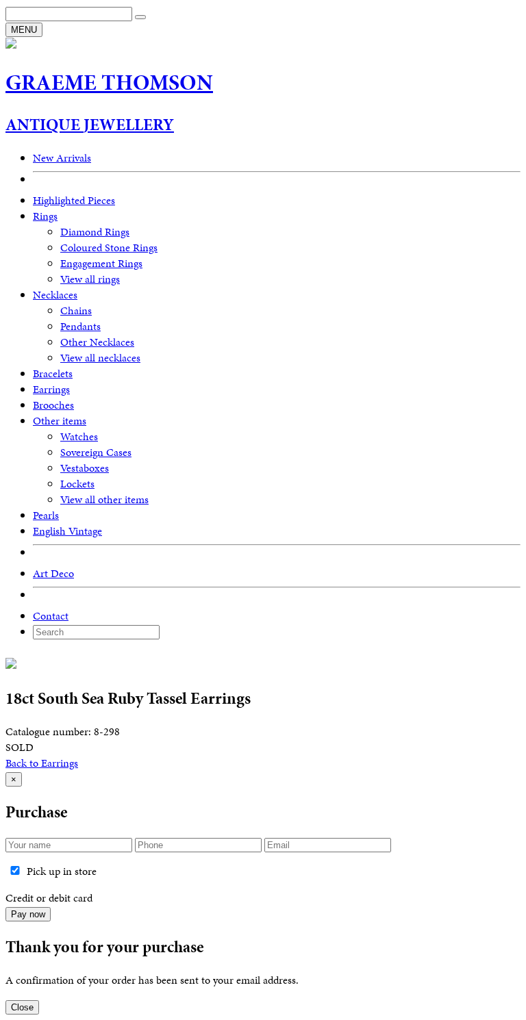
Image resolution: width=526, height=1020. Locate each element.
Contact (50, 616)
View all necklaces (100, 358)
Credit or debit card (48, 898)
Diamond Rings (94, 232)
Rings (45, 216)
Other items (59, 421)
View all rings (90, 279)
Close (22, 1007)
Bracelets (53, 373)
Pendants (80, 326)
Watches (79, 436)
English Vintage (67, 531)
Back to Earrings (41, 763)
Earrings (51, 389)
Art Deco (53, 573)
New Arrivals (62, 158)
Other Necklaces (97, 342)
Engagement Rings (101, 263)
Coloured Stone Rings (109, 247)
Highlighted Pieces (74, 200)
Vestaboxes (84, 468)
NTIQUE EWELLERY (89, 124)
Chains (76, 310)
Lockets (77, 484)
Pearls (46, 515)
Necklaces (55, 295)
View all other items (104, 499)
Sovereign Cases (96, 452)
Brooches (53, 405)
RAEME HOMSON (109, 82)
